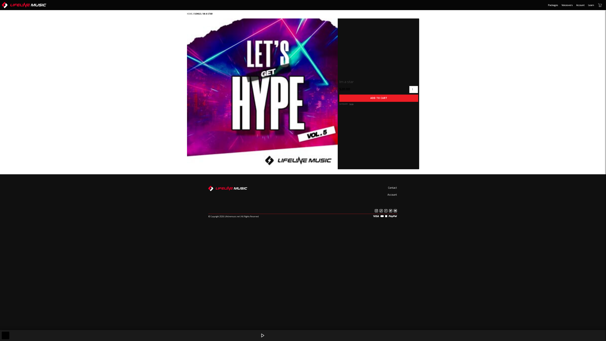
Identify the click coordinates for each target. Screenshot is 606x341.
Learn (591, 5)
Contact (392, 187)
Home (189, 14)
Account (580, 5)
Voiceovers (567, 5)
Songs (197, 14)
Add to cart (378, 98)
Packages (553, 5)
